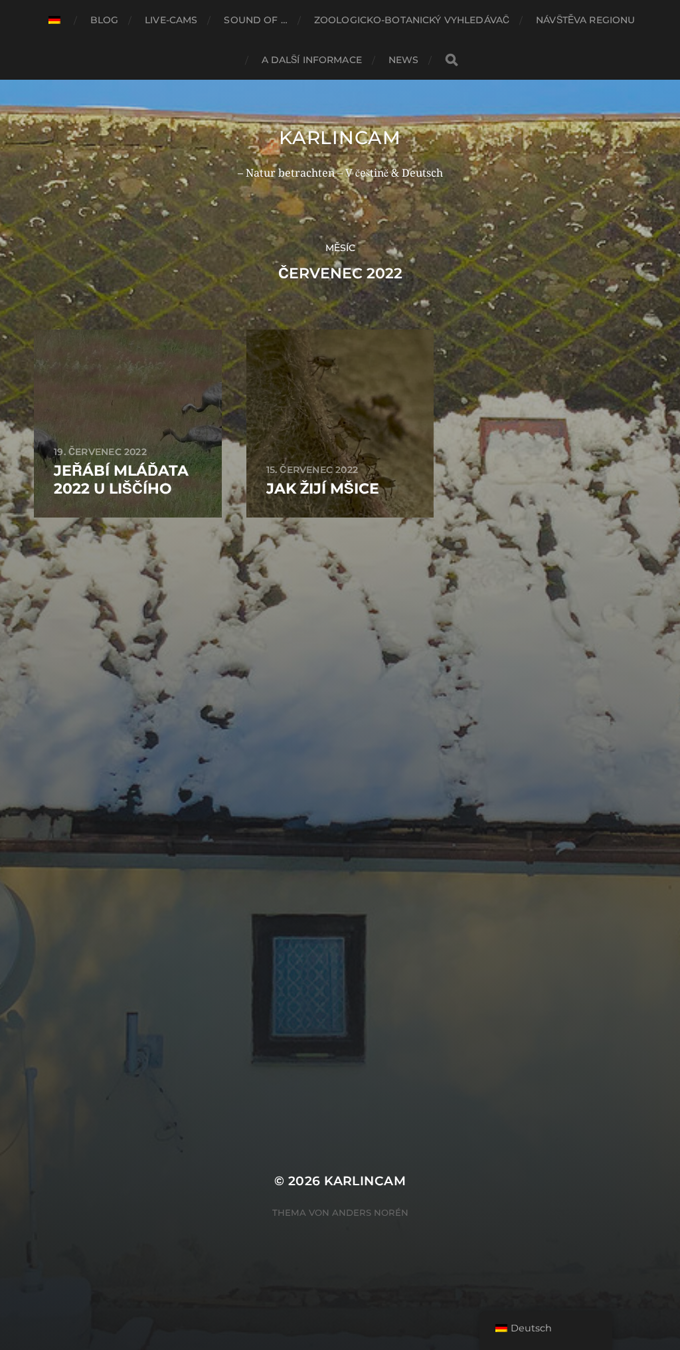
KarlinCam (339, 137)
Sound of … (255, 20)
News (403, 60)
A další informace (312, 60)
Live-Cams (171, 20)
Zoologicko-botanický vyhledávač (411, 20)
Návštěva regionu (585, 20)
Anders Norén (370, 1212)
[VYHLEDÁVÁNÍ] (451, 60)
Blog (104, 20)
